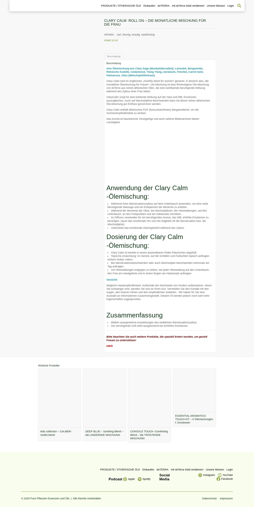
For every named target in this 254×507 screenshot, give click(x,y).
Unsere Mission (216, 5)
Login (230, 5)
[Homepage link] (28, 6)
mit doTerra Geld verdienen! (188, 5)
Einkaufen (149, 5)
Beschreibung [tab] (113, 56)
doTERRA (163, 5)
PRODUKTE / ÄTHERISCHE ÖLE (121, 5)
